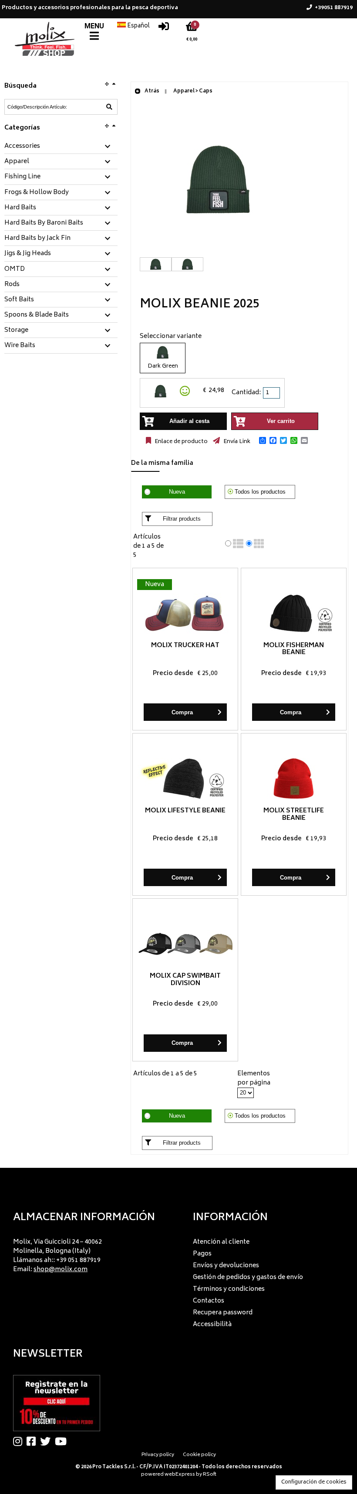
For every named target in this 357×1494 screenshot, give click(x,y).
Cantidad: (246, 392)
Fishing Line (22, 177)
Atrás (151, 91)
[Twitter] (47, 1441)
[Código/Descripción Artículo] (109, 107)
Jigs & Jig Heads (27, 254)
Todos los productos (260, 491)
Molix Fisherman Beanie (293, 649)
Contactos (208, 1301)
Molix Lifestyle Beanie (185, 810)
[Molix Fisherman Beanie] (293, 613)
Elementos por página (253, 1078)
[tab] (61, 147)
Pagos (202, 1253)
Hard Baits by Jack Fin (37, 238)
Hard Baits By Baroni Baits (43, 223)
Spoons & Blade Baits (36, 315)
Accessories (22, 146)
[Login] (163, 28)
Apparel (16, 162)
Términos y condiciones (229, 1289)
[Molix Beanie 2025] (218, 252)
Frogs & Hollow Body (36, 193)
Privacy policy (157, 1455)
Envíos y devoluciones (226, 1265)
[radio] (228, 543)
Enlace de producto (180, 442)
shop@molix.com (61, 1269)
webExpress (180, 1474)
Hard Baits (20, 208)
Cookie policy (199, 1455)
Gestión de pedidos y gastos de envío (248, 1277)
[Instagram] (20, 1441)
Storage (16, 330)
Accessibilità (212, 1324)
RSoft (209, 1474)
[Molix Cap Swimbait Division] (185, 944)
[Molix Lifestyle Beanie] (185, 778)
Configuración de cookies (314, 1482)
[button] (262, 440)
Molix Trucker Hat (185, 645)
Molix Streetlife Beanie (293, 814)
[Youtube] (63, 1441)
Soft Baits (19, 300)
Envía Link (236, 442)
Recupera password (223, 1312)
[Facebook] (33, 1441)
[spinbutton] (272, 393)
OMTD (14, 269)
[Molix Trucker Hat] (185, 613)
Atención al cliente (221, 1242)
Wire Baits (19, 346)
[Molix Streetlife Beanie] (293, 778)
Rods (12, 285)
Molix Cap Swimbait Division (185, 980)
